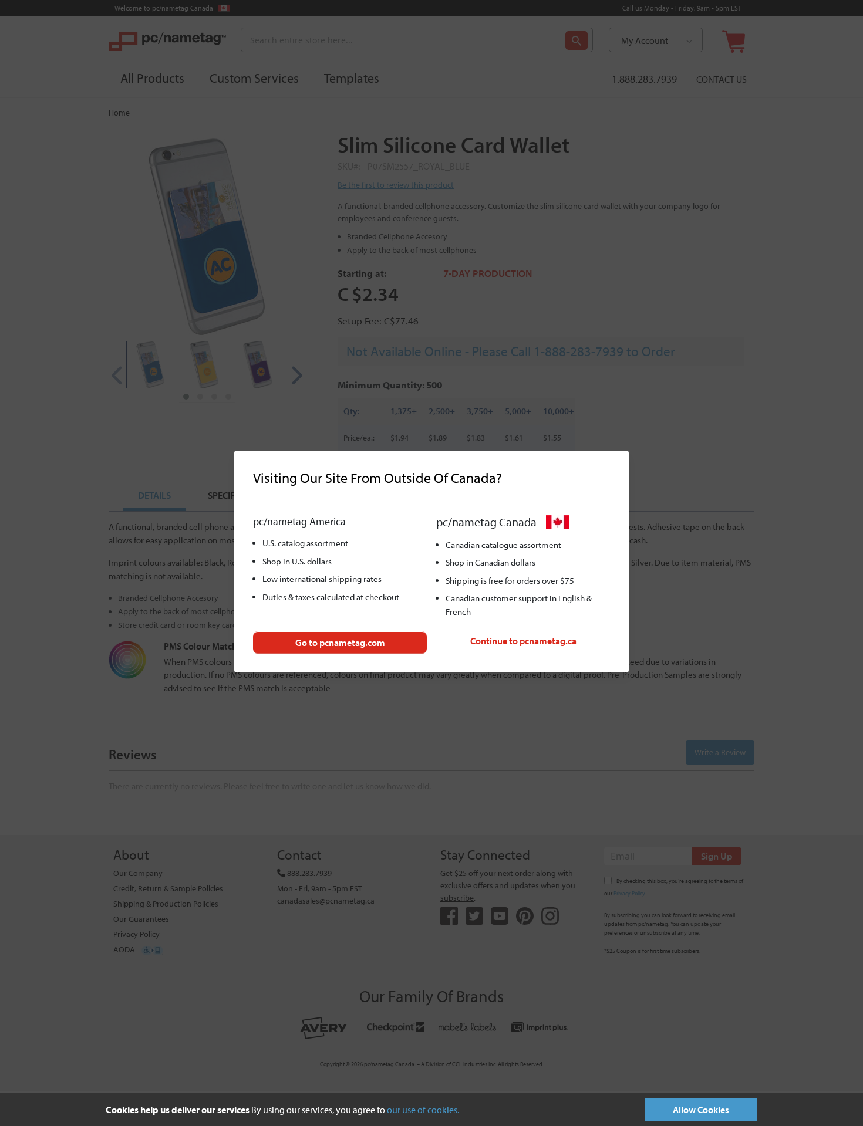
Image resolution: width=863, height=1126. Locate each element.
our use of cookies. (423, 1109)
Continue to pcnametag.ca (523, 641)
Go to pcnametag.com (340, 642)
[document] (431, 1109)
